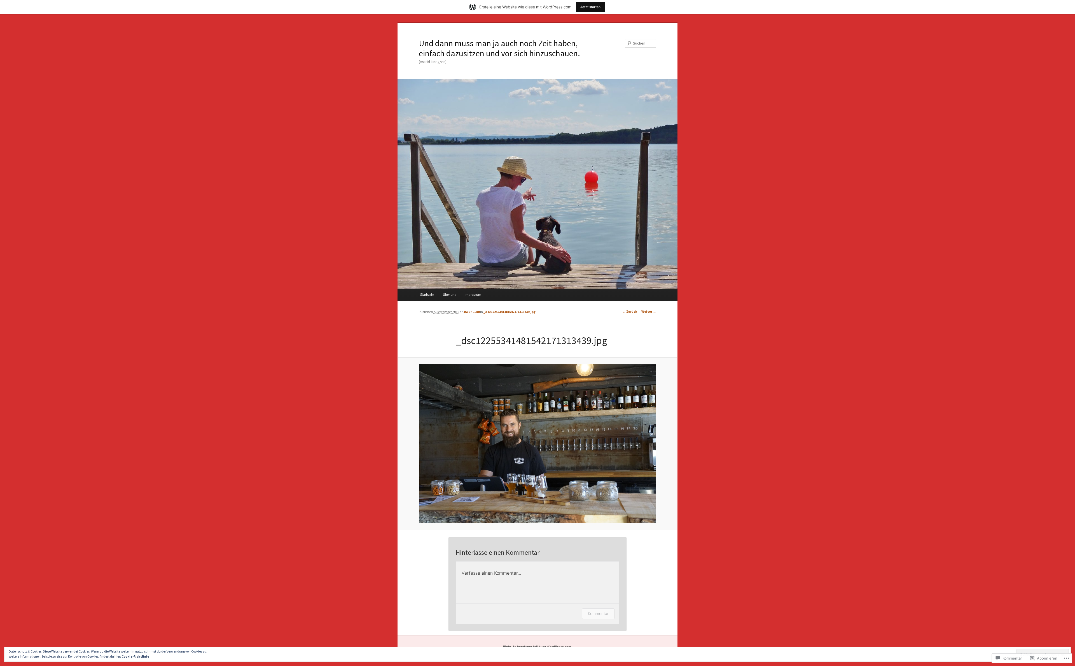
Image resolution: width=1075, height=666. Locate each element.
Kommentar (598, 613)
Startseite (427, 294)
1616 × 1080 (471, 312)
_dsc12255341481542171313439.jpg (509, 312)
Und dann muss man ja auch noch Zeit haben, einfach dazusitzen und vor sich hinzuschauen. (499, 48)
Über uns (449, 294)
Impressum (473, 294)
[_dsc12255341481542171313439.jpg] (537, 443)
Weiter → (648, 311)
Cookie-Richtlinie (135, 656)
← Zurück (629, 311)
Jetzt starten (590, 7)
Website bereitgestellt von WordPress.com (537, 646)
